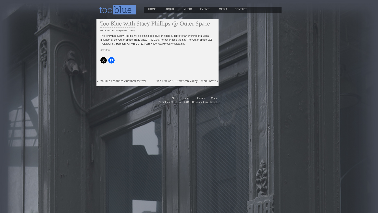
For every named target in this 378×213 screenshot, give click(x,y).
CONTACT (241, 9)
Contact (215, 98)
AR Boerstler (213, 102)
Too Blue (178, 102)
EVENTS (205, 9)
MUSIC (187, 9)
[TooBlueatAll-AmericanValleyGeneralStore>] (188, 80)
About (175, 98)
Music (187, 98)
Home (162, 98)
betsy (132, 30)
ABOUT (169, 9)
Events (201, 98)
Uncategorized (120, 30)
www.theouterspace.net (171, 43)
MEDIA (223, 9)
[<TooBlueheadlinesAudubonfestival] (121, 80)
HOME (152, 9)
